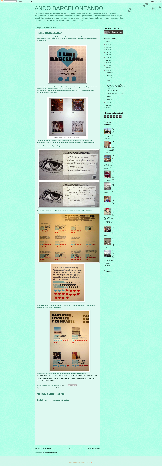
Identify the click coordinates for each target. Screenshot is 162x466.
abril (108, 80)
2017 (107, 65)
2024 (107, 47)
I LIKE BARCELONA (112, 90)
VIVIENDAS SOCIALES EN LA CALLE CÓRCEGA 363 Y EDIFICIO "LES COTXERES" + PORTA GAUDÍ (67, 375)
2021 (107, 55)
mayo (109, 78)
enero (109, 99)
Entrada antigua (94, 448)
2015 (107, 70)
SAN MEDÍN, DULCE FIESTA (115, 93)
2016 (107, 68)
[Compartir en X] (73, 385)
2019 (107, 60)
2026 (107, 42)
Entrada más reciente (43, 448)
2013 (107, 105)
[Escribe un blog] (71, 385)
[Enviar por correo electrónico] (69, 385)
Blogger (91, 462)
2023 (107, 49)
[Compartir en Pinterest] (76, 385)
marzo (109, 83)
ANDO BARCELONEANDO (69, 8)
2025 (107, 44)
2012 (107, 107)
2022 (107, 52)
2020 (107, 57)
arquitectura (45, 388)
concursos (52, 388)
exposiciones (63, 388)
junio (108, 75)
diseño (58, 388)
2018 (107, 62)
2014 (107, 102)
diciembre (110, 72)
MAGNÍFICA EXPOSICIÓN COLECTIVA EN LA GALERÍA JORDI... (116, 87)
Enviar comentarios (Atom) (49, 452)
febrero (109, 96)
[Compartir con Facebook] (74, 385)
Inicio (69, 448)
